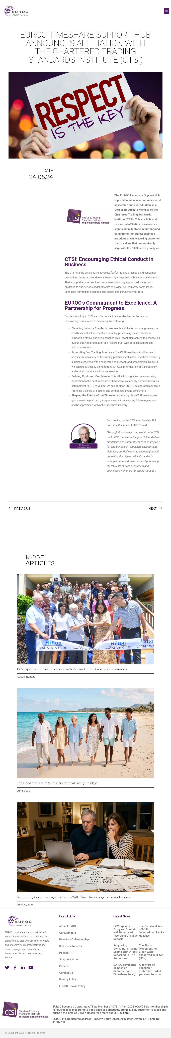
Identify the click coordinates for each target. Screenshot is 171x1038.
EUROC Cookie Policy (72, 986)
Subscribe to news (70, 946)
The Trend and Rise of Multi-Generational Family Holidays (57, 783)
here (126, 1013)
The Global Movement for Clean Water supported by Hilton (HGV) (151, 952)
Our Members (67, 932)
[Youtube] (31, 968)
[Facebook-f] (15, 968)
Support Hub (66, 959)
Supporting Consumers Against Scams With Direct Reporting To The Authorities (73, 897)
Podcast (64, 952)
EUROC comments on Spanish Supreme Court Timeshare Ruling (124, 969)
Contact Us (66, 972)
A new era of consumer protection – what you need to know (150, 969)
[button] (166, 11)
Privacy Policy (67, 979)
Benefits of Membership (74, 939)
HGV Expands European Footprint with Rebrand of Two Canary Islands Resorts (72, 669)
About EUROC (67, 926)
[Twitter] (7, 968)
